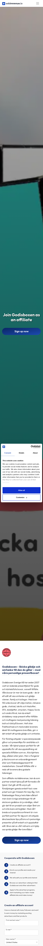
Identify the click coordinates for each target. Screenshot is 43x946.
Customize (20, 497)
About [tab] (35, 453)
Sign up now (21, 331)
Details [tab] (21, 453)
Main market (10, 939)
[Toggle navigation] (38, 3)
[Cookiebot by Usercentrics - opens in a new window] (30, 446)
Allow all (21, 490)
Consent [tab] (7, 453)
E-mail (8, 930)
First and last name (12, 920)
